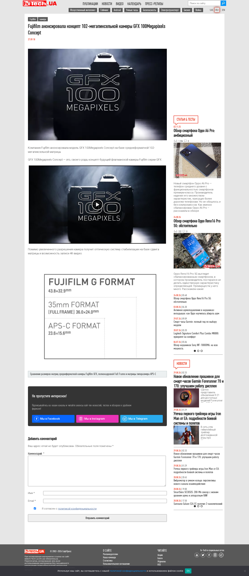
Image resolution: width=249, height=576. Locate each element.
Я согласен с (69, 508)
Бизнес (187, 10)
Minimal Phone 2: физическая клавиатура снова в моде (198, 482)
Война (198, 10)
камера (43, 19)
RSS (159, 564)
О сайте (107, 550)
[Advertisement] (199, 44)
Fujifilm (33, 19)
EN (223, 10)
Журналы (162, 561)
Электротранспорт (170, 10)
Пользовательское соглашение (116, 563)
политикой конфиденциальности (77, 508)
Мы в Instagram (94, 418)
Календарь (134, 4)
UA (211, 10)
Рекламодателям (110, 554)
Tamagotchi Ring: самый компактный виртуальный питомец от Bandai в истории (194, 455)
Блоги (160, 558)
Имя (31, 493)
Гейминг (104, 10)
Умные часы (132, 10)
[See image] (97, 94)
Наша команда (109, 557)
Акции (160, 555)
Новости (107, 4)
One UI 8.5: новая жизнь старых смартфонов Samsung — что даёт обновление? (195, 311)
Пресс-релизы (154, 4)
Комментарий (35, 454)
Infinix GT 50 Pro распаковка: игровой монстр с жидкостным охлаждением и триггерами (197, 335)
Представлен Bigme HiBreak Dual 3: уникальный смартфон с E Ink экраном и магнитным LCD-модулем (197, 469)
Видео (119, 4)
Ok (188, 570)
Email (32, 500)
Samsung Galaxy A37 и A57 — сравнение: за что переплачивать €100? (197, 346)
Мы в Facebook (50, 418)
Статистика (107, 560)
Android (117, 10)
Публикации (90, 4)
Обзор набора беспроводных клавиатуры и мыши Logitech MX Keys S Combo (195, 300)
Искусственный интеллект (82, 10)
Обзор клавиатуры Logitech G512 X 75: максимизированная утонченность (192, 323)
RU (217, 10)
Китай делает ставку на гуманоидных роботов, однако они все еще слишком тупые (197, 493)
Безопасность (149, 10)
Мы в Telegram (138, 418)
